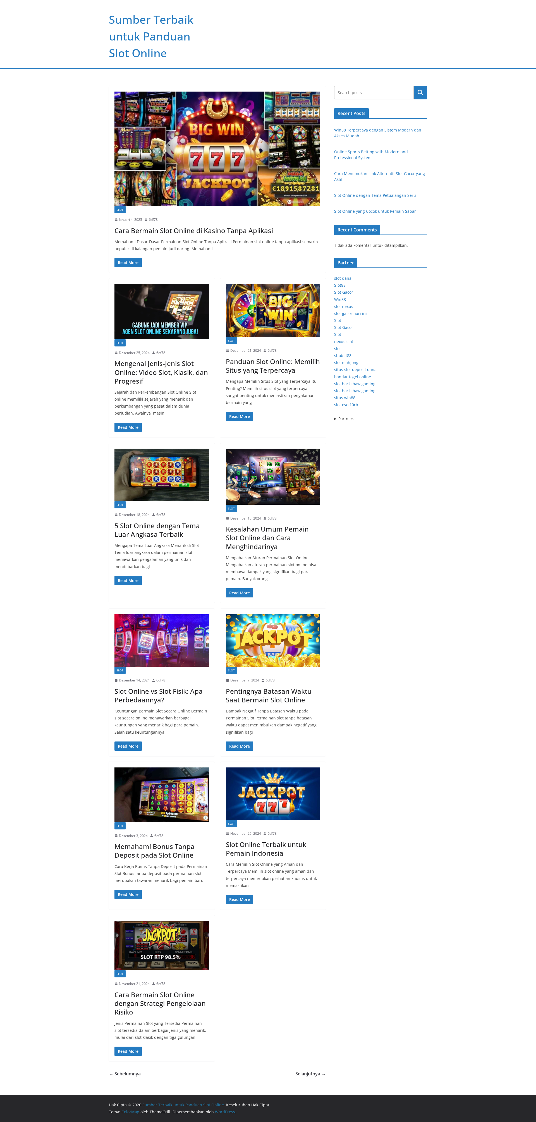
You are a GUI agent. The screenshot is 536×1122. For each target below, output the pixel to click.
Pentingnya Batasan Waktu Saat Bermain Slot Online (269, 695)
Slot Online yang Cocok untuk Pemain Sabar (375, 211)
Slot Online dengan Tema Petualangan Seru (375, 195)
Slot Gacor (343, 292)
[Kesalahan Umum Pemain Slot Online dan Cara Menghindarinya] (273, 477)
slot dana (342, 278)
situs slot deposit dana (355, 369)
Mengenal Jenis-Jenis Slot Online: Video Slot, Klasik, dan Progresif (161, 372)
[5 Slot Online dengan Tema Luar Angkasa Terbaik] (161, 475)
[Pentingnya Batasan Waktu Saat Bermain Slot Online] (273, 640)
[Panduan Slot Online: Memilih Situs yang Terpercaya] (273, 310)
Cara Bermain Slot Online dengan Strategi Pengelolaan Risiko (160, 1003)
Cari (420, 93)
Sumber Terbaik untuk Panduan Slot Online (151, 36)
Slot (120, 210)
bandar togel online (352, 376)
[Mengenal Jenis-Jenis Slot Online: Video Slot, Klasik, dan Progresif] (161, 311)
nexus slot (343, 341)
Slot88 (340, 285)
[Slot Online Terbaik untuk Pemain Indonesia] (273, 793)
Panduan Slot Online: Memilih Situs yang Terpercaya (273, 366)
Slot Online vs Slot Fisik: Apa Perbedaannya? (158, 695)
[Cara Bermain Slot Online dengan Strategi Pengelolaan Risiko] (161, 945)
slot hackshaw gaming (354, 383)
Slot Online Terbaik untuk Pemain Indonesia (266, 849)
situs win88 (344, 397)
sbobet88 (342, 355)
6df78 (153, 219)
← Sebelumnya (125, 1074)
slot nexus (343, 306)
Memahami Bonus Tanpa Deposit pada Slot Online (154, 851)
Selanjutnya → (310, 1074)
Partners (346, 418)
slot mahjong (346, 362)
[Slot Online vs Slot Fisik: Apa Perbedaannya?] (161, 640)
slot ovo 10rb (346, 404)
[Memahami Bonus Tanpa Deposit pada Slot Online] (161, 794)
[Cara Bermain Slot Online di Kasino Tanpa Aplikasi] (217, 149)
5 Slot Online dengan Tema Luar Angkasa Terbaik (157, 530)
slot (337, 348)
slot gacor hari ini (350, 313)
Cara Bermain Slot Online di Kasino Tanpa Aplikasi (193, 230)
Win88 (340, 299)
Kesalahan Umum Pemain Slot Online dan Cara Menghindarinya (267, 537)
